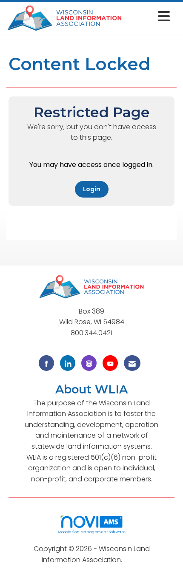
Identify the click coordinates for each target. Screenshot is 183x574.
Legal (132, 560)
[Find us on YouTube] (110, 363)
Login (91, 189)
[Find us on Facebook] (46, 363)
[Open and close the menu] (148, 16)
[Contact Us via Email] (132, 363)
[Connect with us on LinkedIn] (67, 363)
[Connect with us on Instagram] (89, 363)
